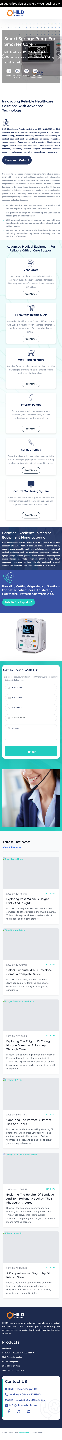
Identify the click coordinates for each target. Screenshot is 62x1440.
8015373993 (38, 1400)
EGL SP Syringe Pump (11, 1361)
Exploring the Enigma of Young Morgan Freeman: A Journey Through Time (28, 1045)
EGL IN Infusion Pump (11, 1366)
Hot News (51, 893)
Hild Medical (23, 1433)
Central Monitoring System (13, 1370)
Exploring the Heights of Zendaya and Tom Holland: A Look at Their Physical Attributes (30, 1198)
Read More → (31, 294)
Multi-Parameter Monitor (12, 1357)
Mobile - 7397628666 (17, 1400)
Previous (3, 57)
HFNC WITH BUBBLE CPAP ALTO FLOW (18, 1353)
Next (59, 57)
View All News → (12, 847)
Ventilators (6, 1348)
